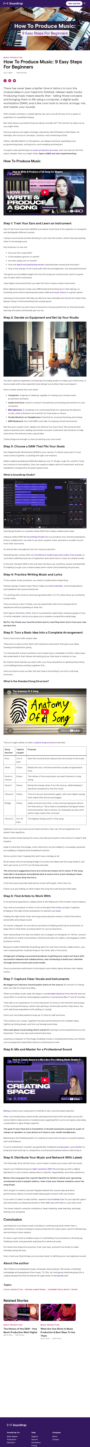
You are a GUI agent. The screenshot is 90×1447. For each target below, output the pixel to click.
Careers (55, 1439)
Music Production (13, 57)
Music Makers (12, 1436)
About (54, 1436)
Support (35, 1436)
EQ (44, 1147)
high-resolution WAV (42, 1169)
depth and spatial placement (30, 264)
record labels (53, 1199)
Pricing (34, 1445)
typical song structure (45, 742)
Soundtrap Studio (36, 536)
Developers (36, 1442)
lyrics (21, 613)
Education (11, 1442)
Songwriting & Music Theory (63, 1289)
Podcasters (11, 1439)
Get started (74, 3)
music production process (45, 150)
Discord (35, 1439)
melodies (58, 585)
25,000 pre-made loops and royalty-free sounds (58, 555)
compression (63, 1147)
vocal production (13, 1289)
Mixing (7, 1110)
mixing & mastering (35, 1289)
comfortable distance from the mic (60, 993)
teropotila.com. (61, 1275)
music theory (60, 292)
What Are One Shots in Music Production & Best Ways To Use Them (58, 1332)
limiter (79, 1147)
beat (58, 910)
